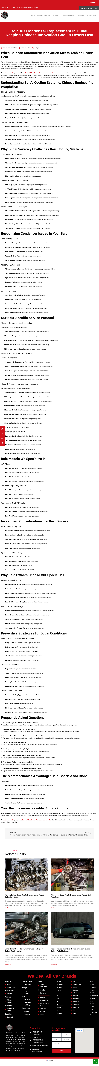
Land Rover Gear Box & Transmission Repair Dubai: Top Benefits (24, 950)
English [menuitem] (50, 1061)
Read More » (8, 908)
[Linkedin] (2, 443)
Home (33, 15)
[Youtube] (2, 439)
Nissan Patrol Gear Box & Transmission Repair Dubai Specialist (25, 896)
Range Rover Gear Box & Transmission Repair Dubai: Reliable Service (70, 950)
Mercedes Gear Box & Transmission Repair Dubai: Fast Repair (72, 896)
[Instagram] (2, 434)
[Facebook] (2, 429)
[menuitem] (93, 2)
